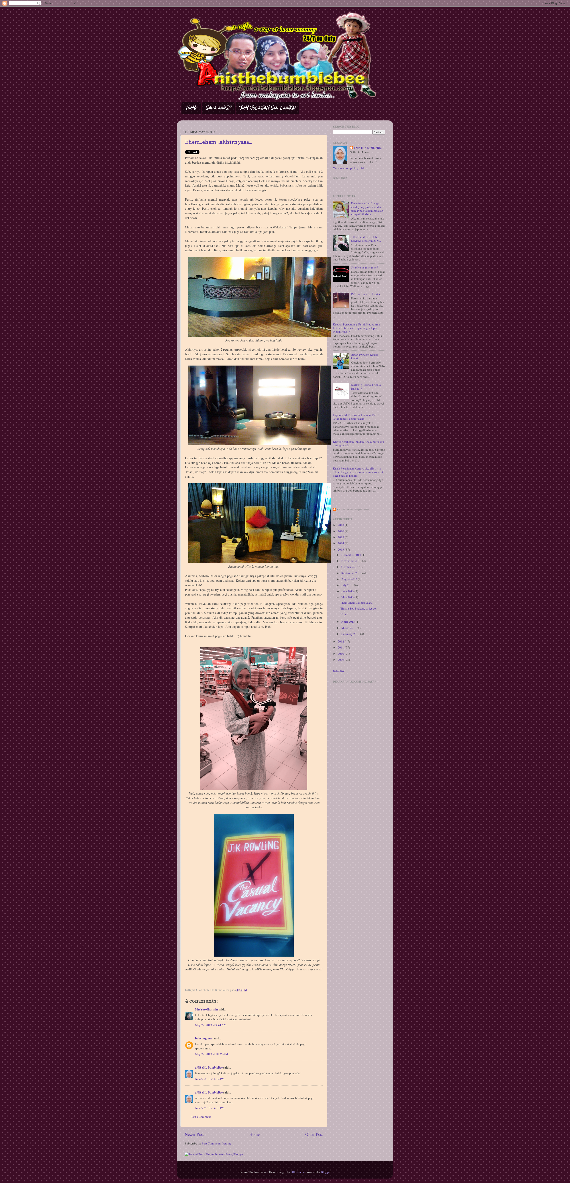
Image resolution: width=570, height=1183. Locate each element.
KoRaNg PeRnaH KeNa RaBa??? (366, 386)
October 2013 (350, 567)
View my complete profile (349, 168)
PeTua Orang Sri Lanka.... (367, 294)
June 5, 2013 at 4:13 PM (209, 1108)
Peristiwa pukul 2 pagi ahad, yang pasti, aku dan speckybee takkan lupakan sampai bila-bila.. (367, 208)
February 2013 (350, 634)
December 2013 (351, 555)
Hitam (344, 614)
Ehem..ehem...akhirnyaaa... (218, 142)
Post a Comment (201, 1117)
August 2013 (349, 579)
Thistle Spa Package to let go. (358, 608)
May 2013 (347, 597)
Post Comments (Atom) (216, 1143)
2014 (341, 543)
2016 (341, 531)
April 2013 (348, 622)
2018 (341, 525)
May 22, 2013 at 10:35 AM (211, 1054)
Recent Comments (346, 509)
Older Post (314, 1134)
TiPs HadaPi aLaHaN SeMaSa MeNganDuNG (366, 239)
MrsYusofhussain (206, 1009)
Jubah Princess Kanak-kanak (365, 356)
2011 (341, 647)
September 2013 (351, 573)
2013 (341, 549)
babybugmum (204, 1038)
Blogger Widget (362, 509)
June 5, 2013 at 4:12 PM (209, 1079)
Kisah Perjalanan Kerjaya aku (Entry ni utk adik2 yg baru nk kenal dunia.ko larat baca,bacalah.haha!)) (358, 472)
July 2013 (347, 585)
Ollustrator (297, 1172)
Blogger (326, 1172)
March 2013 (349, 628)
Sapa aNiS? (218, 108)
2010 (341, 654)
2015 (341, 537)
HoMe (191, 108)
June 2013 (347, 591)
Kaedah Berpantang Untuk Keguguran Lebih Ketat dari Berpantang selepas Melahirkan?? (356, 327)
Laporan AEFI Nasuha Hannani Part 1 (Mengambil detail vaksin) (356, 417)
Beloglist (338, 671)
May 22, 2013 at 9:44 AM (210, 1025)
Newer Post (194, 1134)
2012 (341, 641)
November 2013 (351, 561)
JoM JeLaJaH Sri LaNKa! (267, 108)
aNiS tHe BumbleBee (209, 1067)
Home (254, 1134)
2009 (341, 660)
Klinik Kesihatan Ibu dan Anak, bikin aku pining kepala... (358, 443)
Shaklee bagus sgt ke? (364, 267)
